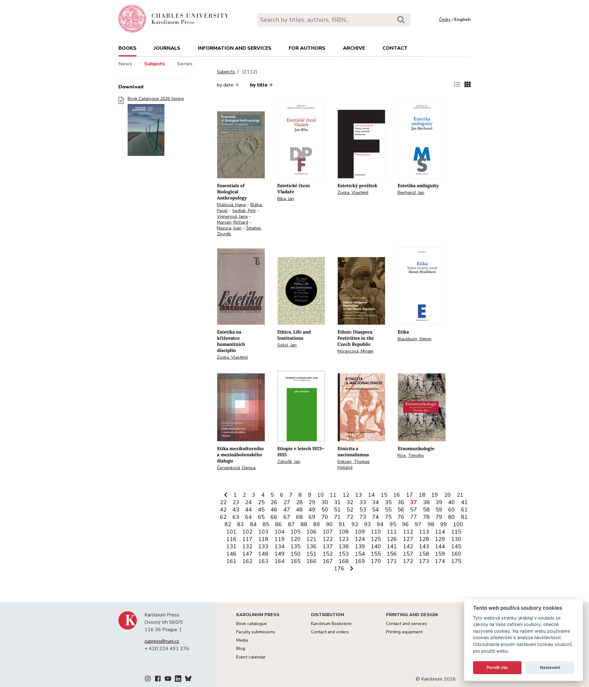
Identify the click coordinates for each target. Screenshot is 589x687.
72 (350, 517)
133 (263, 546)
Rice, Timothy (411, 455)
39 (439, 502)
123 (344, 539)
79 (439, 517)
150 (296, 554)
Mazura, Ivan (229, 228)
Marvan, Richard (232, 222)
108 (344, 531)
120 (296, 539)
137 (328, 546)
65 (261, 517)
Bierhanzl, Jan (411, 192)
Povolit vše (497, 667)
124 (360, 539)
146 (231, 554)
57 (413, 509)
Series (185, 63)
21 (460, 495)
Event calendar (251, 657)
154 (360, 554)
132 (247, 546)
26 (274, 502)
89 (316, 524)
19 (434, 495)
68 (299, 517)
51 (337, 509)
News (125, 63)
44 (248, 509)
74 (375, 517)
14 (371, 495)
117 (247, 539)
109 (360, 531)
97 (418, 524)
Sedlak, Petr (244, 211)
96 (405, 524)
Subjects (154, 63)
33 (363, 502)
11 (333, 495)
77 (413, 517)
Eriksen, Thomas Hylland (353, 464)
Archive (354, 48)
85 (266, 524)
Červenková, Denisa (236, 468)
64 (248, 517)
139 (360, 546)
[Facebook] (158, 679)
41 (464, 502)
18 (422, 495)
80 (451, 517)
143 (424, 546)
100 (458, 524)
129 (440, 539)
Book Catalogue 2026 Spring (156, 99)
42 (223, 509)
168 (344, 561)
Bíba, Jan (285, 199)
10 (320, 495)
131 (231, 546)
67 (286, 517)
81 (464, 517)
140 (376, 546)
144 (440, 546)
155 (376, 554)
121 (311, 539)
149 (280, 554)
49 (312, 509)
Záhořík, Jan (288, 462)
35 (388, 502)
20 (447, 495)
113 (424, 531)
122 (328, 539)
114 (440, 531)
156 (392, 554)
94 (380, 524)
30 (324, 502)
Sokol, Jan (287, 345)
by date (225, 85)
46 (274, 509)
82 (228, 524)
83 (240, 524)
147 (247, 554)
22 (223, 502)
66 (274, 517)
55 (388, 509)
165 (296, 561)
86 (278, 524)
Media (242, 640)
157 (408, 554)
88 (304, 524)
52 (350, 509)
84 (253, 524)
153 (344, 554)
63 (236, 517)
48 (299, 509)
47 (286, 509)
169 (360, 561)
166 (311, 561)
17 (409, 495)
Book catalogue (251, 624)
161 (231, 561)
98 (431, 524)
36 (401, 502)
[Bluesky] (188, 679)
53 (363, 509)
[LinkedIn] (178, 679)
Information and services (234, 48)
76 (401, 517)
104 (280, 531)
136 (311, 546)
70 (324, 517)
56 (401, 509)
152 (328, 554)
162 (247, 561)
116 (231, 539)
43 (236, 509)
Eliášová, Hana (231, 205)
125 (376, 539)
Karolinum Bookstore (331, 624)
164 (280, 561)
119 (280, 539)
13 (358, 495)
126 (392, 539)
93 (367, 524)
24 (248, 502)
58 (426, 509)
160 (456, 554)
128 (424, 539)
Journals (167, 48)
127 (408, 539)
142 (408, 546)
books (127, 48)
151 (311, 554)
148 (263, 554)
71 (337, 517)
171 (392, 561)
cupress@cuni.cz (161, 641)
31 (337, 502)
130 (456, 539)
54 (375, 509)
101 (231, 531)
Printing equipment (404, 632)
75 (388, 517)
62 (223, 517)
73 (363, 517)
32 (350, 502)
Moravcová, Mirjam (355, 351)
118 (263, 539)
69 (312, 517)
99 (443, 524)
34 (375, 502)
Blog (240, 648)
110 (376, 531)
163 (263, 561)
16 (396, 495)
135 (296, 546)
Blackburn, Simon (414, 339)
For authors (307, 48)
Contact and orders (330, 632)
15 (384, 495)
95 (393, 524)
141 (392, 546)
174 (440, 561)
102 (247, 531)
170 (376, 561)
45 (261, 509)
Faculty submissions (255, 632)
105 (296, 531)
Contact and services (406, 624)
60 (451, 509)
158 (424, 554)
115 (456, 531)
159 (440, 554)
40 (451, 502)
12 (346, 495)
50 (324, 509)
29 (312, 502)
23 (236, 502)
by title (259, 85)
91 (342, 524)
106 (311, 531)
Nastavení (550, 667)
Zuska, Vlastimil (352, 192)
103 (263, 531)
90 (329, 524)
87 (291, 524)
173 (424, 561)
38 (426, 502)
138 (344, 546)
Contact (395, 48)
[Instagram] (147, 679)
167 (328, 561)
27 (286, 502)
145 (456, 546)
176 (339, 568)
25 (261, 502)
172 (408, 561)
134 (280, 546)
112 (408, 531)
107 (328, 531)
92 (355, 524)
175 (456, 561)
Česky (445, 19)
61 (464, 509)
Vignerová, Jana (232, 216)
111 (392, 531)
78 (426, 517)
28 (299, 502)
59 (439, 509)
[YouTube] (168, 679)
